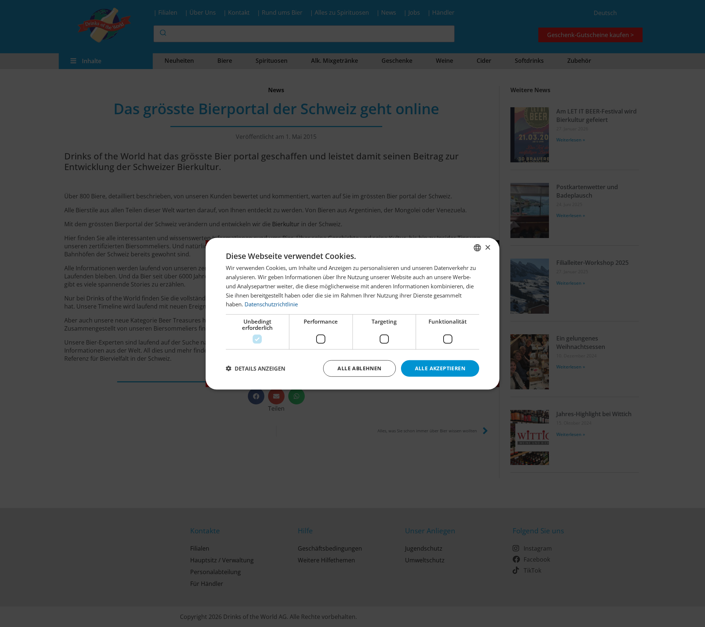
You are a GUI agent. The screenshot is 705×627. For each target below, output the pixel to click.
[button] (255, 368)
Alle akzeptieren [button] (440, 367)
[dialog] (352, 313)
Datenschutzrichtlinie (271, 303)
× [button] (487, 247)
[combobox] (477, 247)
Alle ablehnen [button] (359, 367)
